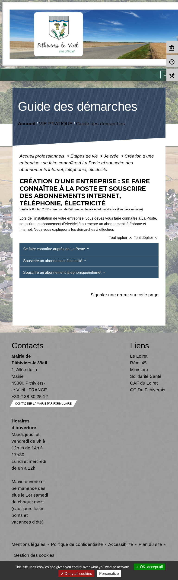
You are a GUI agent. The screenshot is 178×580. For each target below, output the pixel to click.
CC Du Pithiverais (147, 389)
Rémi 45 (138, 362)
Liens (139, 345)
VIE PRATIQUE (55, 123)
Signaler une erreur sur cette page (125, 294)
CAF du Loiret (144, 383)
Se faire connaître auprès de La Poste (54, 249)
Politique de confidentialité (77, 544)
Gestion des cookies (34, 555)
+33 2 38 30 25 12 (30, 396)
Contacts (28, 345)
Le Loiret (138, 356)
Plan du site (150, 544)
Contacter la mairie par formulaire (43, 403)
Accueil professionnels (42, 155)
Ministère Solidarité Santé (146, 373)
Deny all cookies (78, 574)
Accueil (26, 123)
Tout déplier (146, 238)
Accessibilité (120, 544)
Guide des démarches (100, 123)
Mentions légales (28, 544)
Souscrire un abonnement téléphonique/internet (62, 272)
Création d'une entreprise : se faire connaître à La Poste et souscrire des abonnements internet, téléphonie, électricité (86, 162)
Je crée (112, 155)
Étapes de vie (84, 155)
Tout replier (121, 238)
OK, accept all (151, 567)
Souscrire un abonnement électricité (53, 261)
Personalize (109, 574)
